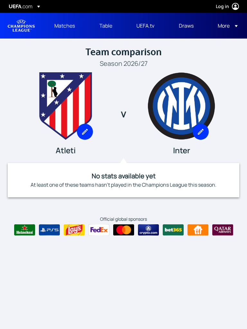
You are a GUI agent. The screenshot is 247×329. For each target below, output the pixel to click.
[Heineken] (24, 230)
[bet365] (173, 230)
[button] (226, 26)
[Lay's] (74, 230)
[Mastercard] (123, 230)
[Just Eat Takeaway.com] (198, 230)
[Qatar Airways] (222, 230)
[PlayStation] (49, 230)
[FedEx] (98, 230)
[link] (64, 26)
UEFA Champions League (21, 26)
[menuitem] (68, 26)
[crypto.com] (148, 230)
